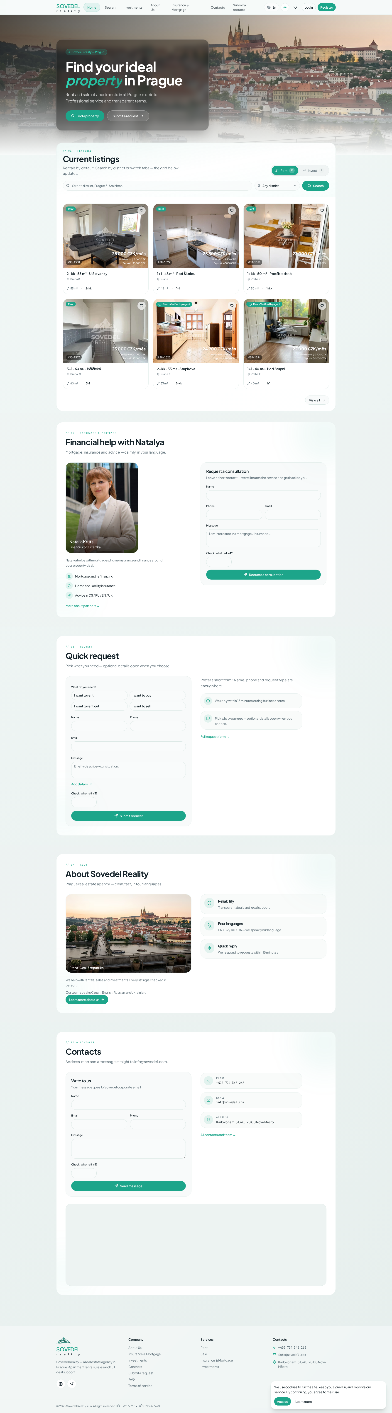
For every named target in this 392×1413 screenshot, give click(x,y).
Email (268, 506)
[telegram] (71, 1384)
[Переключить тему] (285, 7)
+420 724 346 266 (292, 1347)
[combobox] (277, 186)
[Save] (141, 210)
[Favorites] (295, 7)
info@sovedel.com (292, 1355)
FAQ (131, 1379)
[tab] (285, 170)
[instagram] (60, 1384)
